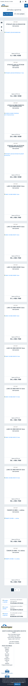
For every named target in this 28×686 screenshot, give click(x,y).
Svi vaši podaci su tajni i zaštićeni (16, 614)
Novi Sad (7, 654)
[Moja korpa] (25, 1)
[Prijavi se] (20, 2)
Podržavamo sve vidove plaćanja (16, 608)
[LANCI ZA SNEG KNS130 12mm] (15, 485)
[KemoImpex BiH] (7, 5)
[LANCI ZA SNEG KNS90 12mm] (15, 323)
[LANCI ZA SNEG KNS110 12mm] (15, 404)
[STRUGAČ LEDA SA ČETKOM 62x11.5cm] (15, 80)
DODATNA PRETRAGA (1, 23)
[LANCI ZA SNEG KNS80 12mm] (15, 282)
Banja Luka (7, 647)
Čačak (7, 657)
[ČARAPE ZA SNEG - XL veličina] (15, 566)
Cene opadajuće (20, 14)
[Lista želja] (23, 2)
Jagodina (7, 663)
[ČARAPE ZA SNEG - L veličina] (15, 525)
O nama (11, 1)
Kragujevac (6, 658)
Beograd (7, 651)
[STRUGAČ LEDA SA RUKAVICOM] (15, 39)
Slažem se (17, 684)
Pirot (7, 661)
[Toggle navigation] (26, 5)
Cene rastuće (9, 14)
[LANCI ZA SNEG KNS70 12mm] (15, 242)
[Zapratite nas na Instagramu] (8, 677)
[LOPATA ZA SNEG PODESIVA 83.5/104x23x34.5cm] (15, 120)
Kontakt (2, 1)
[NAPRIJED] (18, 589)
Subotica (7, 655)
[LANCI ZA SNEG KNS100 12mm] (15, 363)
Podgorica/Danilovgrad (7, 665)
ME (8, 671)
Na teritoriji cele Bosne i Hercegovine (16, 601)
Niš (7, 652)
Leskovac (7, 660)
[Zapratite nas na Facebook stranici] (6, 677)
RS (6, 671)
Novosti (6, 1)
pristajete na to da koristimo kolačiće (17, 682)
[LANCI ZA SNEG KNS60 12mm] (15, 201)
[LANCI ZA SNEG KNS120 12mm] (15, 444)
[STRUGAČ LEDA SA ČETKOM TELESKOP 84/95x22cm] (15, 161)
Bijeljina (7, 649)
